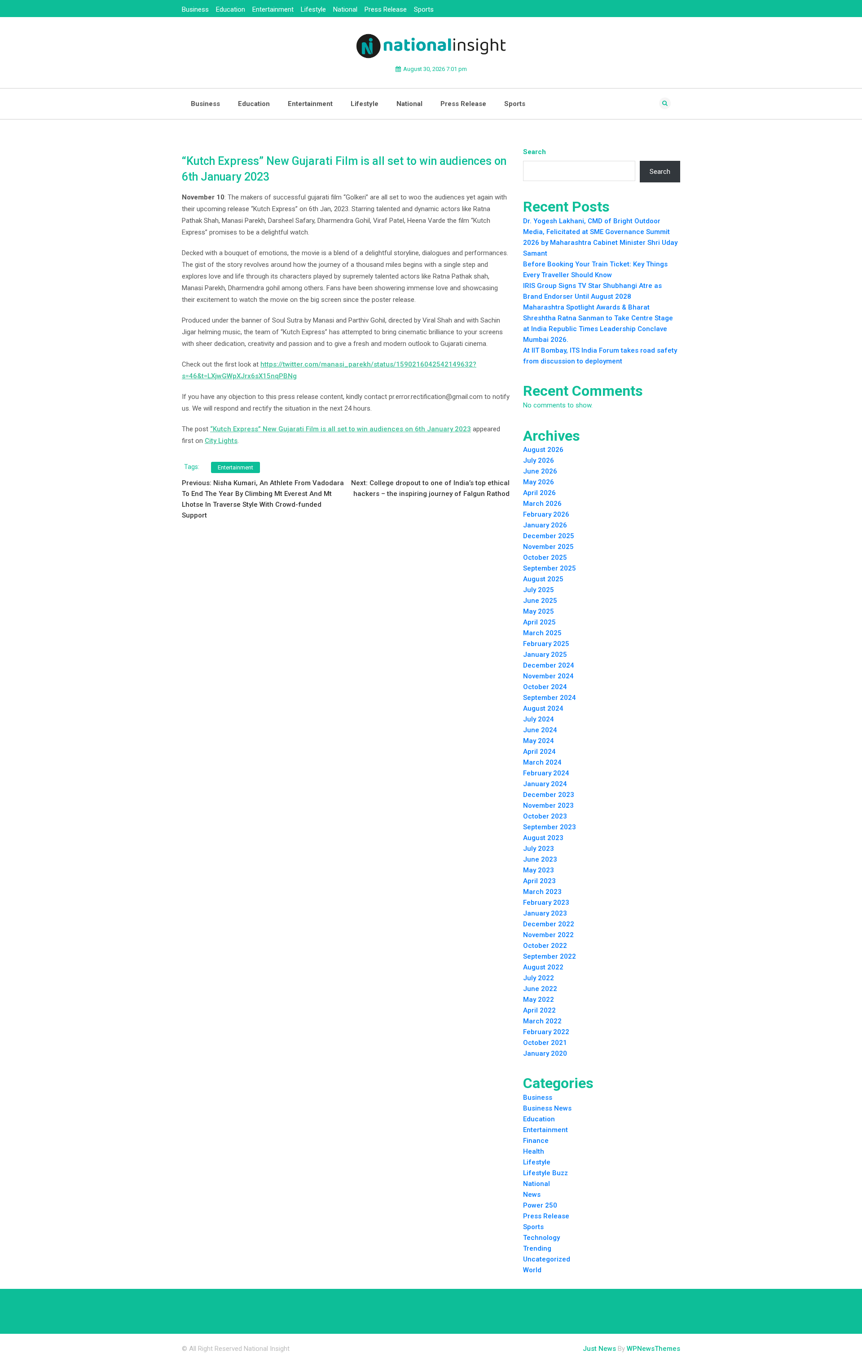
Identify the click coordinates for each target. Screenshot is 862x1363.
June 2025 (540, 601)
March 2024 (542, 762)
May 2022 (538, 1000)
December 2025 (548, 536)
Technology (541, 1238)
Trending (537, 1248)
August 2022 (543, 967)
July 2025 (538, 590)
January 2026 (545, 525)
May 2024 (538, 741)
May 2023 (538, 870)
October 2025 (545, 557)
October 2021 (545, 1043)
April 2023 (539, 881)
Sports (424, 9)
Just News (599, 1349)
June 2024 (540, 730)
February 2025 (546, 644)
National (345, 9)
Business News (547, 1108)
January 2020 (545, 1053)
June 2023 (540, 859)
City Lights (221, 441)
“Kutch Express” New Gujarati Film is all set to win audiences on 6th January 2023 (340, 429)
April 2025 (539, 622)
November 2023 (548, 805)
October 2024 (545, 687)
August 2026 (543, 450)
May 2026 (538, 482)
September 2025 (549, 568)
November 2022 (548, 935)
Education (230, 9)
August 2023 (543, 838)
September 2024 (549, 698)
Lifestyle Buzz (545, 1173)
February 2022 (546, 1032)
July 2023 (538, 849)
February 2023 (546, 902)
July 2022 (538, 978)
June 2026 (540, 471)
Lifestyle (313, 9)
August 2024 (543, 708)
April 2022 (539, 1010)
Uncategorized (546, 1259)
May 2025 (538, 611)
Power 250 (540, 1205)
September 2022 (549, 956)
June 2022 (540, 989)
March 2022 (542, 1021)
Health (533, 1151)
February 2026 (546, 514)
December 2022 (548, 924)
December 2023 (548, 795)
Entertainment (273, 9)
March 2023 (542, 892)
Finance (536, 1141)
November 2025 (548, 547)
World (532, 1270)
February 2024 (546, 773)
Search (534, 152)
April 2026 (539, 493)
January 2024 (545, 784)
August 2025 (543, 579)
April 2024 (539, 752)
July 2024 (538, 719)
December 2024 (548, 665)
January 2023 (545, 913)
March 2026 (542, 504)
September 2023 (549, 827)
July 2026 (538, 460)
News (532, 1194)
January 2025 (545, 655)
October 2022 (545, 946)
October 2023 (545, 816)
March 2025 (542, 633)
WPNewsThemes (653, 1349)
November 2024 (548, 676)
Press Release (386, 9)
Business (195, 9)
